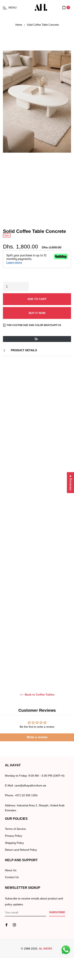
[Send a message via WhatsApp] (66, 950)
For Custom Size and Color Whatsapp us (33, 325)
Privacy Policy (13, 835)
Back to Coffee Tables (39, 694)
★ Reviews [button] (70, 482)
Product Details (23, 350)
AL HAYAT (45, 948)
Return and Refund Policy (21, 849)
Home (18, 24)
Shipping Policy (14, 842)
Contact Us (12, 877)
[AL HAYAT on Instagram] (14, 924)
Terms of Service (15, 828)
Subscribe (57, 912)
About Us (10, 870)
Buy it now (37, 313)
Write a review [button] (37, 737)
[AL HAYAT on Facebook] (6, 924)
